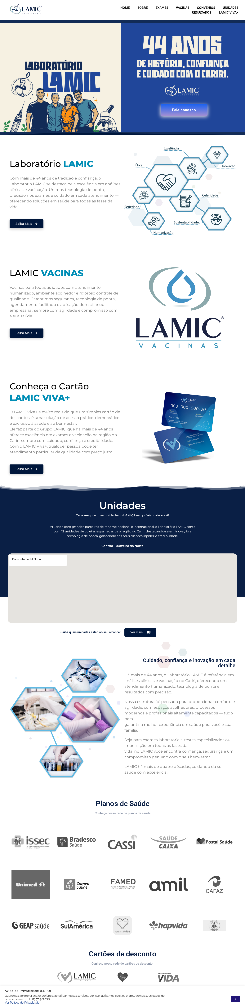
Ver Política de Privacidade (22, 1002)
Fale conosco (184, 110)
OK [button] (236, 999)
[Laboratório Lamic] (26, 9)
